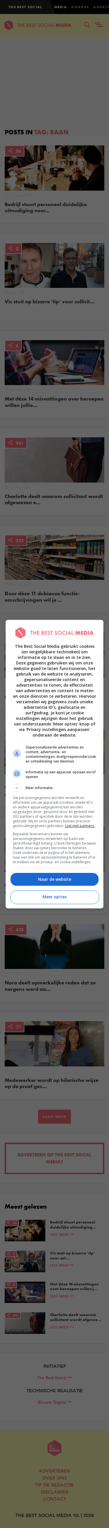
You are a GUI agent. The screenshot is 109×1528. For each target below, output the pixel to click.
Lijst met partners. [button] (80, 825)
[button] (55, 788)
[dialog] (55, 764)
